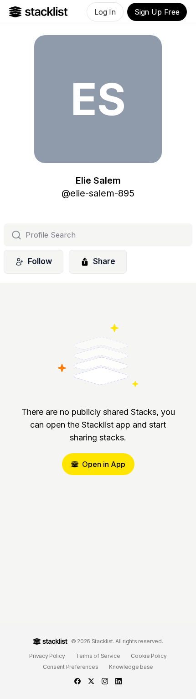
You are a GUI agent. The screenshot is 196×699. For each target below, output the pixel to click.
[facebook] (77, 681)
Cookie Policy (148, 655)
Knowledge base (131, 666)
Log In (105, 11)
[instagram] (105, 681)
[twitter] (91, 681)
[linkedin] (118, 681)
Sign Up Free (157, 11)
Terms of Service (98, 655)
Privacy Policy (47, 655)
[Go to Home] (38, 11)
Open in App (103, 464)
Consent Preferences (70, 666)
